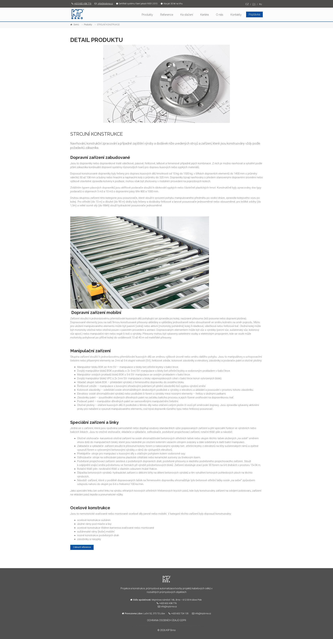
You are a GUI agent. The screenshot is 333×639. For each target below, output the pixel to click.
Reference (166, 14)
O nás (219, 14)
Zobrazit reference (82, 547)
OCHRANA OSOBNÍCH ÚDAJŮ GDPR (166, 620)
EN (253, 4)
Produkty (147, 14)
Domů (76, 24)
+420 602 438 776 (82, 3)
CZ (247, 4)
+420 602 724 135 (179, 613)
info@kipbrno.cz (105, 3)
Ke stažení (186, 14)
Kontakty (236, 14)
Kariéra (204, 14)
